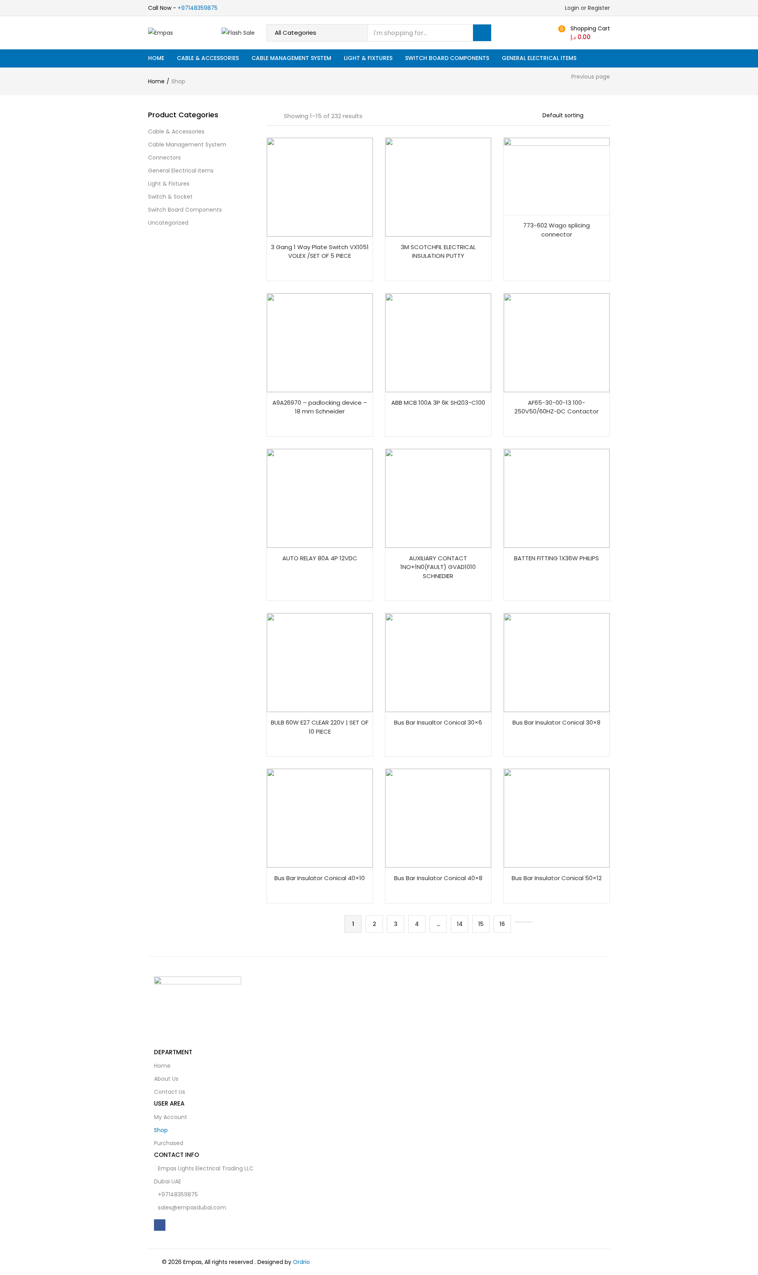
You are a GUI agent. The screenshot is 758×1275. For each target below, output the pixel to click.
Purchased (168, 1143)
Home (156, 58)
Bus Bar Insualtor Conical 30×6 (438, 722)
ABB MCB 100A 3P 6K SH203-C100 (438, 402)
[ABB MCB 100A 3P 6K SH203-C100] (438, 342)
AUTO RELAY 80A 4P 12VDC (319, 558)
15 (481, 924)
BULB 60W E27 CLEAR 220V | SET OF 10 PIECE (319, 727)
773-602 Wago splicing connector (556, 229)
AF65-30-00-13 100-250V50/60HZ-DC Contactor (556, 407)
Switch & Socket (170, 197)
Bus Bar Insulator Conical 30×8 (556, 722)
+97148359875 (198, 8)
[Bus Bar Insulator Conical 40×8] (438, 818)
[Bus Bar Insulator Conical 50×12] (557, 818)
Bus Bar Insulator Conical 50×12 (557, 878)
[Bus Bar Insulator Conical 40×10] (320, 818)
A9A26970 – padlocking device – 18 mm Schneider (319, 407)
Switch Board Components (447, 58)
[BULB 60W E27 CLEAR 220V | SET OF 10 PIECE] (320, 662)
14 (460, 924)
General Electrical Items (539, 58)
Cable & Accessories (208, 58)
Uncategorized (168, 223)
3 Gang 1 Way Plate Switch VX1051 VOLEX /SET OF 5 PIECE (320, 251)
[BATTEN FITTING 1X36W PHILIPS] (557, 498)
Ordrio (301, 1262)
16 (502, 924)
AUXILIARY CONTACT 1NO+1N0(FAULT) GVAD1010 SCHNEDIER (438, 567)
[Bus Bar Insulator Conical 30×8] (557, 662)
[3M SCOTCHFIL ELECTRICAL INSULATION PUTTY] (438, 187)
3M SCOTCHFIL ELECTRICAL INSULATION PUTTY (438, 251)
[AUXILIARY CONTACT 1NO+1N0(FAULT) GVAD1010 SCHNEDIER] (438, 498)
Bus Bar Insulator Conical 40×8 (438, 878)
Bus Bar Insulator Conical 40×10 (319, 878)
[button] (586, 32)
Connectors (164, 157)
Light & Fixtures (368, 58)
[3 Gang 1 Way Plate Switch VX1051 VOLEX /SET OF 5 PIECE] (320, 187)
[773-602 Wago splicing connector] (557, 176)
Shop (161, 1130)
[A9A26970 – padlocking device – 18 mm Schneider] (320, 342)
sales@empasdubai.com (192, 1207)
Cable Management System (291, 58)
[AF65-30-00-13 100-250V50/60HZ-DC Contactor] (557, 342)
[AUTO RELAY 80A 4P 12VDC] (320, 498)
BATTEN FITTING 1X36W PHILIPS (556, 558)
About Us (166, 1079)
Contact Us (169, 1092)
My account (170, 1117)
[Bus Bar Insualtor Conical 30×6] (438, 662)
